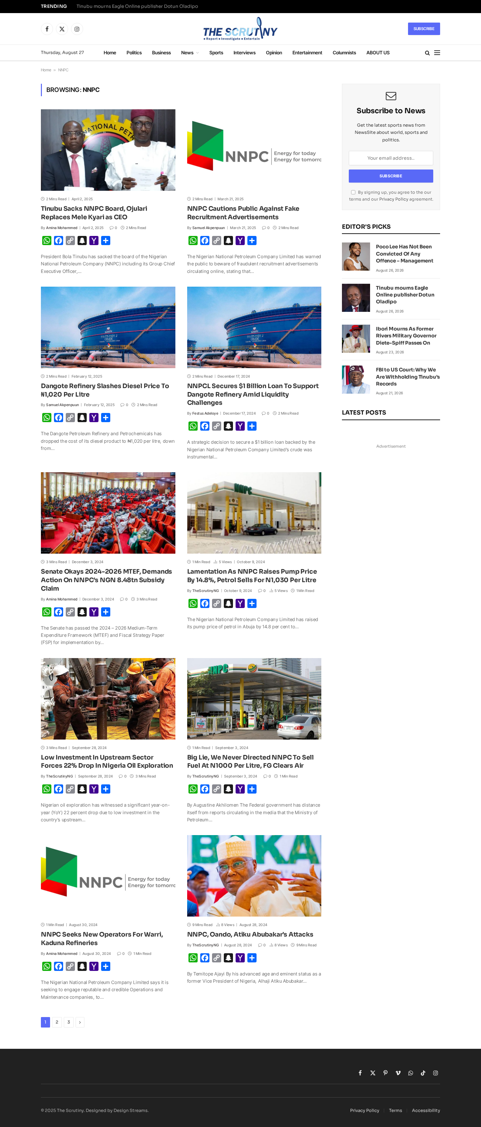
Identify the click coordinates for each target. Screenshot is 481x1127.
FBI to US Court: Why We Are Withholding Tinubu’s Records (407, 377)
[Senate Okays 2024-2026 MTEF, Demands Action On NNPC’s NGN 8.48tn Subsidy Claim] (108, 513)
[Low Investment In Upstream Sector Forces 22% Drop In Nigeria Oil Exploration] (108, 699)
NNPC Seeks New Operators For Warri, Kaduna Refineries (102, 939)
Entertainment (307, 52)
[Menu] (437, 52)
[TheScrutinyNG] (240, 29)
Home (110, 52)
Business (161, 52)
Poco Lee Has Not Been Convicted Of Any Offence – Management (405, 253)
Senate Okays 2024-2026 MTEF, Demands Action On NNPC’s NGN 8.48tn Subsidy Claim (106, 580)
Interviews (245, 52)
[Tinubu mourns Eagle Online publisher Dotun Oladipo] (356, 298)
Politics (134, 52)
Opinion (274, 52)
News (187, 52)
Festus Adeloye (205, 413)
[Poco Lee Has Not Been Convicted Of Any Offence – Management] (356, 256)
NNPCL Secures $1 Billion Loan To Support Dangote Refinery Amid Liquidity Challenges (253, 394)
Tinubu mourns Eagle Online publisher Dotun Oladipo (137, 6)
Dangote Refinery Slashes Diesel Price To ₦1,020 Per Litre (105, 390)
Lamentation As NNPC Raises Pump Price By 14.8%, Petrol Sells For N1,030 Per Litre (252, 576)
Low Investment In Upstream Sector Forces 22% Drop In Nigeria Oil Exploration (107, 762)
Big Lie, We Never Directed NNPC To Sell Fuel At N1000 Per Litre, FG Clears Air (250, 762)
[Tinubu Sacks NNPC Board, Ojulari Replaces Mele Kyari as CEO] (108, 150)
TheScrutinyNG (205, 590)
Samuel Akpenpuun (208, 227)
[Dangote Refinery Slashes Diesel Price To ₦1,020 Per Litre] (108, 327)
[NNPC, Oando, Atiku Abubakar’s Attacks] (254, 876)
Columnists (344, 52)
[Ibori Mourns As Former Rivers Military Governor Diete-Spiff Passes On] (356, 339)
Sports (216, 52)
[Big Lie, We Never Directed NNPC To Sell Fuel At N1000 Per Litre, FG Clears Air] (254, 699)
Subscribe (424, 28)
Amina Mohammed (61, 227)
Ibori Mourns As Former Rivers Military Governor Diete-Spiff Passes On (406, 336)
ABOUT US (378, 52)
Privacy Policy (393, 199)
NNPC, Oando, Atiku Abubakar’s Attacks (250, 935)
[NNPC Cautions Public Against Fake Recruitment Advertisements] (254, 150)
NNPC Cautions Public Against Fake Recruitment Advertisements (243, 213)
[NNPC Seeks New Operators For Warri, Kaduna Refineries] (108, 876)
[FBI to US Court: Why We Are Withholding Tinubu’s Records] (356, 380)
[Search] (427, 52)
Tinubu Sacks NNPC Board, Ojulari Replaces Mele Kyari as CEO (94, 213)
